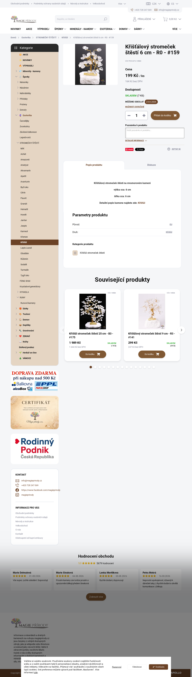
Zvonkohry (25, 126)
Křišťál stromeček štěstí (92, 252)
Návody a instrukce (79, 3)
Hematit (24, 209)
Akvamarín (26, 170)
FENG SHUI (25, 281)
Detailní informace (134, 141)
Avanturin (25, 181)
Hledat (105, 19)
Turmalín (25, 270)
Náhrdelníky (25, 93)
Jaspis (24, 226)
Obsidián (25, 253)
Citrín (23, 192)
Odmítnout (137, 667)
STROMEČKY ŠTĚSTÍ (29, 143)
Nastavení (116, 667)
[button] (90, 367)
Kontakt (19, 534)
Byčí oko (24, 187)
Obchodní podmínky (20, 3)
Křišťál (24, 242)
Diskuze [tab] (151, 165)
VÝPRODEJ (28, 66)
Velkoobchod (99, 3)
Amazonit (25, 159)
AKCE (25, 54)
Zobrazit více (96, 596)
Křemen (24, 237)
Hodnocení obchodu (96, 556)
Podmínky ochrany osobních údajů (50, 3)
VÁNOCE (27, 358)
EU (171, 224)
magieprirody (27, 495)
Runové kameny (28, 303)
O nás (18, 529)
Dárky (25, 308)
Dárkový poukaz (26, 347)
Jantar (24, 220)
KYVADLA (24, 292)
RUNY (22, 297)
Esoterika (27, 115)
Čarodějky (24, 121)
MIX (22, 148)
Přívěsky (24, 99)
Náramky (24, 82)
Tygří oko (25, 275)
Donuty (23, 110)
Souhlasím (160, 667)
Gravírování (28, 330)
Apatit (23, 176)
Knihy (25, 342)
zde (36, 672)
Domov (26, 319)
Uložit (130, 149)
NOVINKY (27, 60)
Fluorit (24, 198)
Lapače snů (25, 137)
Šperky (26, 77)
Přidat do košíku (162, 115)
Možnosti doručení (134, 107)
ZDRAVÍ (26, 336)
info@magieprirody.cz (31, 480)
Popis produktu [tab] (94, 165)
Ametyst (24, 165)
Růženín (24, 259)
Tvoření (26, 314)
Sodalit (24, 264)
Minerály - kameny (31, 71)
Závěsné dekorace (28, 132)
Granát (24, 204)
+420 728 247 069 (29, 485)
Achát (23, 154)
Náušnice (24, 88)
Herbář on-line (30, 352)
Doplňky (26, 325)
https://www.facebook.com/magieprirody (40, 490)
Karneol (24, 231)
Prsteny (23, 104)
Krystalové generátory (30, 286)
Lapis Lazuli (26, 248)
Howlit (24, 214)
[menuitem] (17, 29)
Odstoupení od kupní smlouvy (29, 538)
